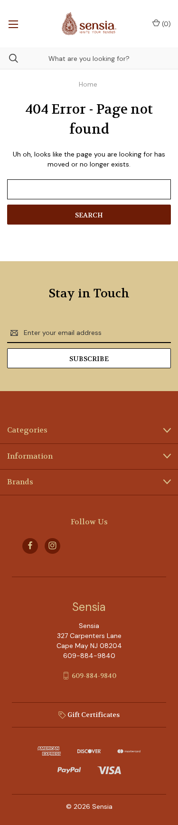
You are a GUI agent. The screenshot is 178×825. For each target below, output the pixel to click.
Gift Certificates (93, 714)
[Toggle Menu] (13, 24)
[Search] (9, 58)
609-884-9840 (94, 675)
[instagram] (52, 545)
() (165, 24)
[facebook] (30, 545)
